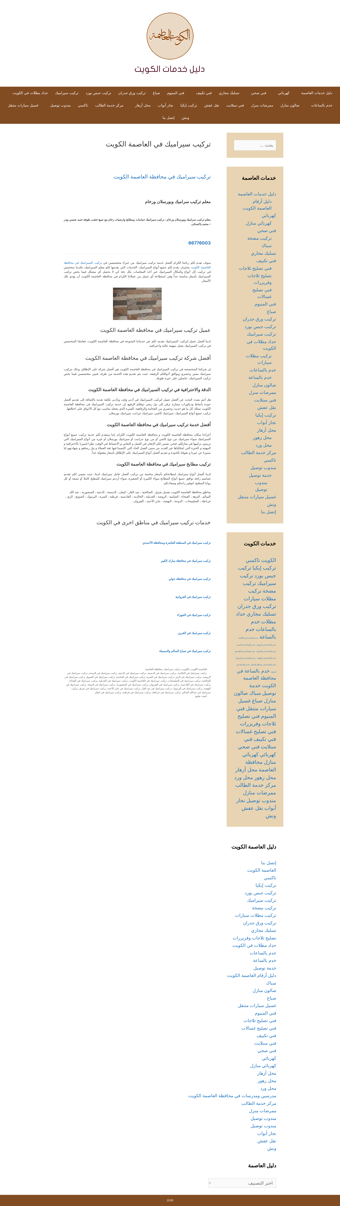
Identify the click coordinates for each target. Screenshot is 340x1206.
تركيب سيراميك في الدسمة (162, 672)
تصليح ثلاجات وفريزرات (254, 937)
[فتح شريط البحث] (153, 117)
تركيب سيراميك (67, 93)
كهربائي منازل (259, 223)
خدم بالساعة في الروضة (266, 645)
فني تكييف (204, 93)
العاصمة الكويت (199, 669)
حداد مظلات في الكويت (30, 93)
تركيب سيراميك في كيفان (108, 692)
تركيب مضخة (259, 238)
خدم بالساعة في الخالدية (248, 638)
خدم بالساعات (321, 105)
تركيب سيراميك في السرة (160, 676)
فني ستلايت (235, 105)
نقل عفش (211, 105)
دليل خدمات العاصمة (316, 93)
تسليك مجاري (229, 93)
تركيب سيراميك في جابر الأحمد (123, 688)
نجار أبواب (165, 105)
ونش (185, 118)
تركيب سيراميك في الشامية (130, 676)
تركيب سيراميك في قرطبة (137, 692)
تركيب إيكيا (188, 105)
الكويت (185, 669)
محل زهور (262, 437)
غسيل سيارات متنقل (23, 105)
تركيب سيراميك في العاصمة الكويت (148, 680)
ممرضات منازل (259, 792)
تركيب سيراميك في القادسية (196, 684)
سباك (266, 245)
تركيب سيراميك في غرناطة (166, 692)
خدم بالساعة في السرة (246, 645)
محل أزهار (143, 105)
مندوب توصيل (60, 105)
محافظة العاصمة (154, 669)
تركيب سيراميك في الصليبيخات (184, 680)
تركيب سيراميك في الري (189, 676)
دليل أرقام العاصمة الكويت (251, 975)
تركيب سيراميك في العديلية (113, 680)
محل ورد (264, 445)
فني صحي (258, 93)
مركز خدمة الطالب (109, 105)
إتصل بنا (169, 118)
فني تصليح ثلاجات (255, 268)
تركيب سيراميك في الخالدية (192, 672)
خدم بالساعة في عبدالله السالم (263, 664)
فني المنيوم (175, 93)
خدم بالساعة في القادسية (245, 651)
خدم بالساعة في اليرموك (246, 658)
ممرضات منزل (262, 105)
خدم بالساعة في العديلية (266, 651)
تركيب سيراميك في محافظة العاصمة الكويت (162, 176)
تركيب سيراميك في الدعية (132, 672)
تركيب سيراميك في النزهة (101, 684)
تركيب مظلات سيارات (255, 915)
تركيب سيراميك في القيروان (164, 684)
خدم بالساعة (260, 377)
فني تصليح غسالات (256, 731)
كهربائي (284, 93)
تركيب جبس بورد (98, 93)
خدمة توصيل (260, 475)
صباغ (156, 93)
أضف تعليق (201, 695)
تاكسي (83, 105)
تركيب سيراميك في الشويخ (101, 676)
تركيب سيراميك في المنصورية (132, 684)
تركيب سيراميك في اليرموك (188, 688)
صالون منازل (289, 105)
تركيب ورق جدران (132, 93)
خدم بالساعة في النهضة (266, 658)
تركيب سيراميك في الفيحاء (83, 680)
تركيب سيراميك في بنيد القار (157, 688)
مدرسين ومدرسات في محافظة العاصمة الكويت (232, 1095)
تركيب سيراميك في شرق (92, 688)
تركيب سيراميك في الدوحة (103, 672)
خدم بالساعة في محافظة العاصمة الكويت (256, 678)
